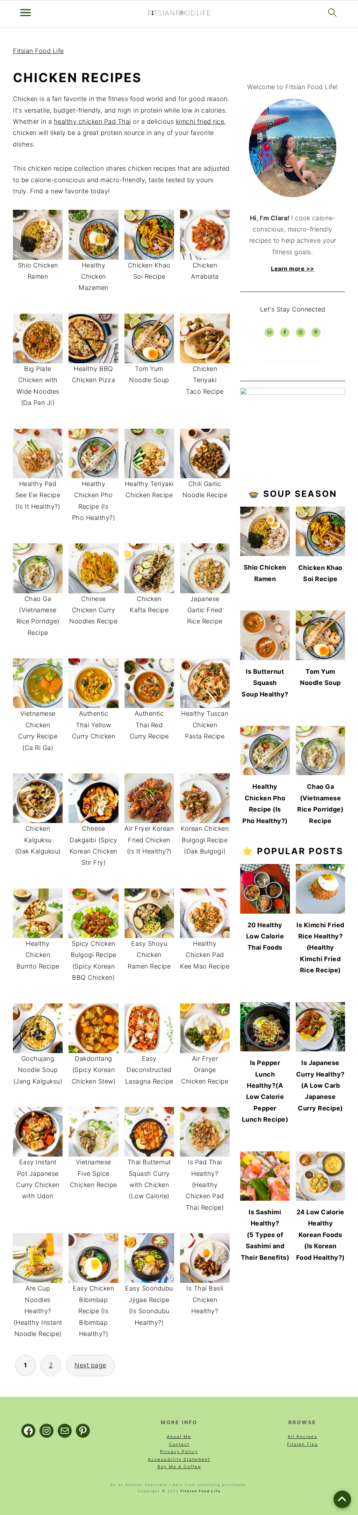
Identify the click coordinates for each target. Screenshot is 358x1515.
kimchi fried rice (200, 121)
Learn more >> (292, 268)
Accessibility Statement (179, 1459)
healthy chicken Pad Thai (92, 121)
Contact (179, 1444)
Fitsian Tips (302, 1444)
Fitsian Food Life (38, 51)
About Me (179, 1436)
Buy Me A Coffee (179, 1466)
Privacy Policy (179, 1451)
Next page (90, 1365)
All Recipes (302, 1436)
